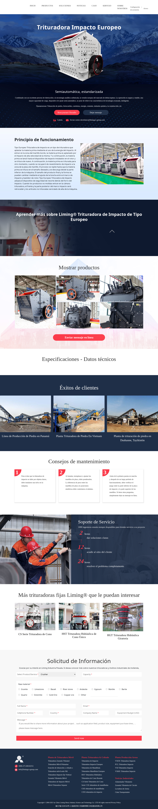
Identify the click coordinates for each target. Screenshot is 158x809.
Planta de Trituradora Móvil (61, 757)
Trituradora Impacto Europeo (92, 764)
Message (21, 720)
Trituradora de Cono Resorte (92, 778)
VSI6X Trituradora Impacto (125, 771)
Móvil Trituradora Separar (57, 785)
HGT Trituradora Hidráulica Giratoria (35, 637)
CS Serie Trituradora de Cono (92, 782)
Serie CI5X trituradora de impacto (123, 633)
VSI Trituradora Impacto (124, 768)
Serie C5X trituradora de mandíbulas (79, 636)
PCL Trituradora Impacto (124, 764)
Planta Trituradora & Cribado (95, 757)
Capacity (87, 674)
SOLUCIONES (65, 6)
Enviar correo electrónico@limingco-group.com (87, 120)
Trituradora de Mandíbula (91, 768)
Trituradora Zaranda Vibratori (59, 761)
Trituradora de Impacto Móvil (59, 782)
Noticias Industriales (124, 778)
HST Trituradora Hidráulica (92, 775)
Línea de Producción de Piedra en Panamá (25, 436)
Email (85, 706)
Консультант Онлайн (67, 112)
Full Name (21, 706)
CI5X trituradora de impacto (92, 792)
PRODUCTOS (47, 6)
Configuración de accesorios (135, 8)
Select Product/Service (27, 674)
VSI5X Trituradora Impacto (125, 761)
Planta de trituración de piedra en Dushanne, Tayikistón (132, 438)
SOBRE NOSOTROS (122, 7)
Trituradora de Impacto (90, 761)
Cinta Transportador (122, 792)
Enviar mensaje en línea (79, 337)
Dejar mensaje (96, 112)
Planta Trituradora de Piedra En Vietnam (79, 436)
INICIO (33, 6)
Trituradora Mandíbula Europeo (93, 771)
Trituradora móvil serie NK (58, 771)
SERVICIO (107, 6)
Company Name (90, 713)
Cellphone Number (25, 713)
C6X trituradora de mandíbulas (93, 789)
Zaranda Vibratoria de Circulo (126, 785)
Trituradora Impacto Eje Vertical (59, 775)
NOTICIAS (81, 6)
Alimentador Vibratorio (123, 782)
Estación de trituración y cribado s (60, 768)
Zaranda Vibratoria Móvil (57, 778)
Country (53, 713)
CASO (94, 6)
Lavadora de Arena (122, 789)
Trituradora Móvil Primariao (58, 764)
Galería (59, 120)
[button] (17, 617)
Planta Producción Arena (126, 757)
